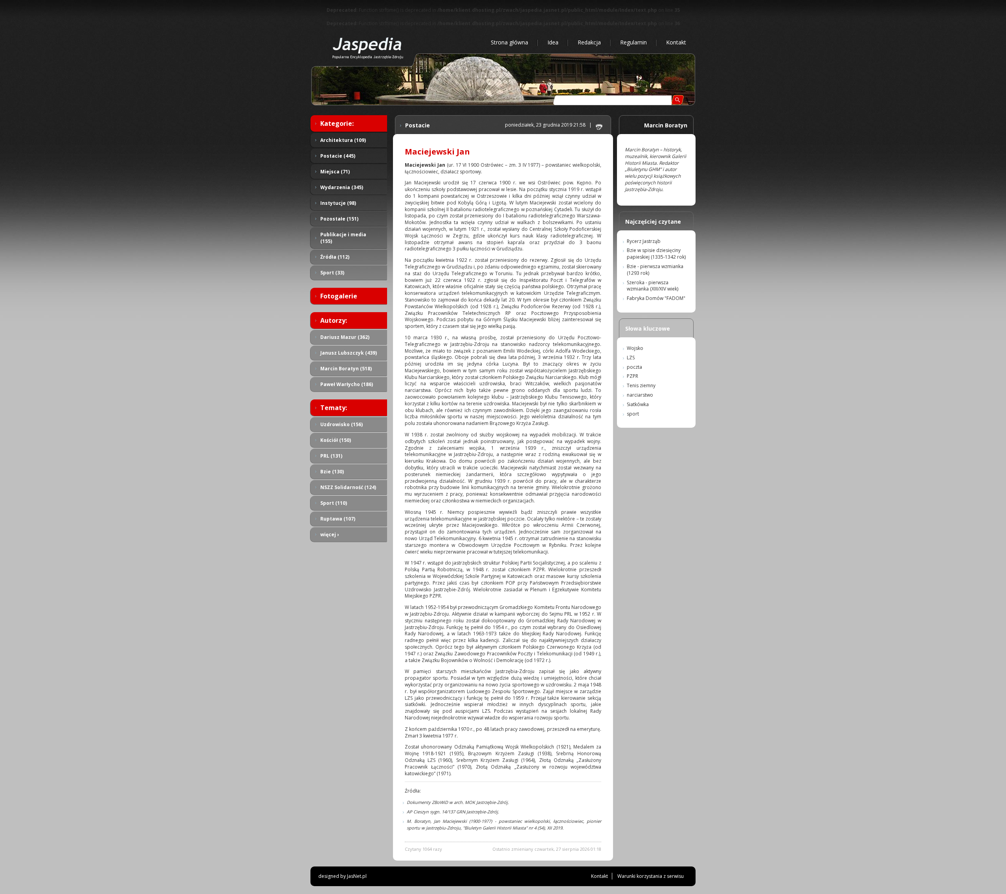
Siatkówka (638, 404)
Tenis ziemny (641, 385)
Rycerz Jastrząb (644, 241)
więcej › (329, 534)
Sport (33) (332, 272)
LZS (631, 357)
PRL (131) (331, 456)
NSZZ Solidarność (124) (348, 487)
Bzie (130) (332, 471)
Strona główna (509, 42)
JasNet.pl (357, 876)
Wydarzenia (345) (341, 187)
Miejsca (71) (335, 171)
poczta (634, 367)
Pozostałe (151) (339, 218)
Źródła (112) (334, 257)
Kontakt (676, 42)
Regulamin (633, 42)
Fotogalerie (338, 296)
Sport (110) (333, 503)
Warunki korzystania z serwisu (650, 876)
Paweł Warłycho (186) (346, 384)
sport (633, 413)
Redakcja (589, 42)
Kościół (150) (335, 440)
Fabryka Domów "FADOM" (656, 298)
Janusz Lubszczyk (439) (348, 353)
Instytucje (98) (338, 203)
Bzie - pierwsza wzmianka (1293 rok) (655, 269)
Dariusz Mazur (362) (344, 337)
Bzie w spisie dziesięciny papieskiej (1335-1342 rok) (656, 253)
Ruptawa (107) (337, 518)
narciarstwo (640, 395)
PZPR (632, 376)
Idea (552, 42)
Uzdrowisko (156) (341, 424)
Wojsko (635, 348)
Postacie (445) (337, 156)
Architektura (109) (343, 140)
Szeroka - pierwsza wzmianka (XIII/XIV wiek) (652, 285)
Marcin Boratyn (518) (346, 368)
